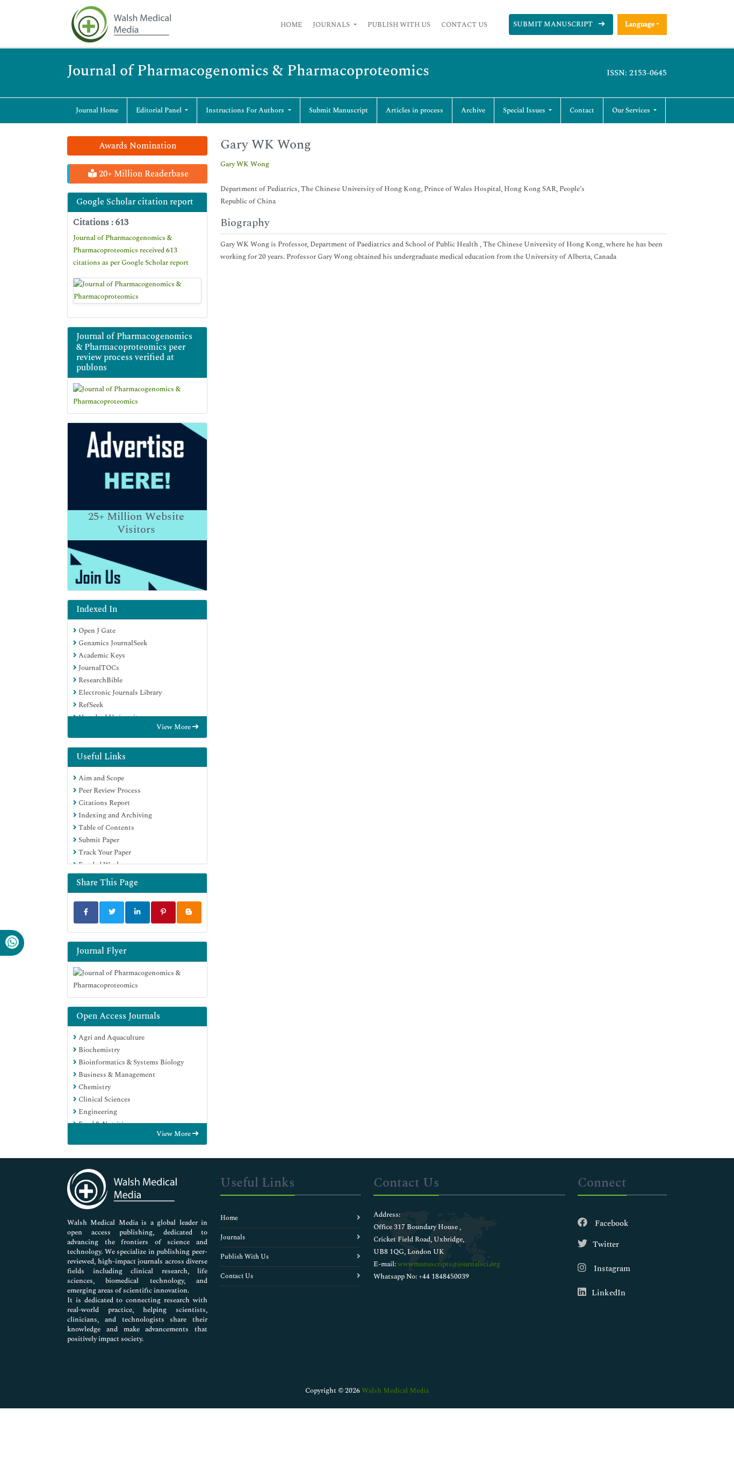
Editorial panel (159, 110)
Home (291, 24)
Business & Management (116, 1074)
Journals (332, 24)
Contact (582, 110)
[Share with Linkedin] (137, 912)
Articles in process (414, 110)
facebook (611, 1223)
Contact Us (464, 24)
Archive (473, 110)
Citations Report (103, 803)
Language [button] (639, 24)
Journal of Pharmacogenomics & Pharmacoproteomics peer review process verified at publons (134, 352)
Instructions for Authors (246, 110)
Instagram (611, 1268)
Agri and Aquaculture (111, 1037)
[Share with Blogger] (189, 912)
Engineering (97, 1111)
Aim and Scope (100, 778)
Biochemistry (98, 1050)
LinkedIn (608, 1293)
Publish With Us (399, 24)
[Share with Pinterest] (163, 912)
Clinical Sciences (104, 1099)
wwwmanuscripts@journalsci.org (449, 1264)
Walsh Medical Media (395, 1390)
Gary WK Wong (244, 164)
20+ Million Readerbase (143, 173)
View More (174, 727)
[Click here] (137, 290)
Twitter (606, 1244)
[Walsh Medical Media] (121, 24)
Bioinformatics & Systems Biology (130, 1062)
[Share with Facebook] (86, 912)
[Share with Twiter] (112, 912)
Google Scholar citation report (134, 201)
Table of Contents (105, 827)
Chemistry (94, 1087)
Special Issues (525, 110)
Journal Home (97, 110)
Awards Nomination (137, 145)
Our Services (632, 110)
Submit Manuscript (553, 24)
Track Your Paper (104, 852)
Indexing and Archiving (114, 815)
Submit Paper (98, 840)
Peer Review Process (109, 790)
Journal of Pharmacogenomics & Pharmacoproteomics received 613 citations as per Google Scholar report (131, 250)
